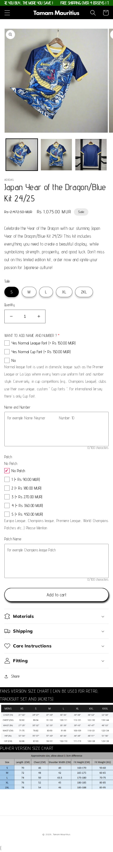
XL (64, 292)
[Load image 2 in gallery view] (56, 155)
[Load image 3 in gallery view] (91, 155)
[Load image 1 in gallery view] (22, 155)
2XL (84, 292)
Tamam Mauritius (61, 834)
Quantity (9, 304)
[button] (7, 12)
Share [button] (15, 676)
